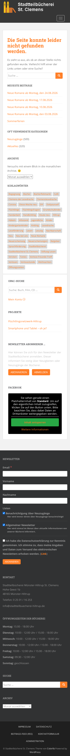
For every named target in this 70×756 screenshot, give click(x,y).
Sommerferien (16, 121)
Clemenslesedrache (47, 199)
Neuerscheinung (17, 241)
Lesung (39, 230)
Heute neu (44, 214)
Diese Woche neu (28, 204)
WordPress (35, 752)
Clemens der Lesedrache (21, 199)
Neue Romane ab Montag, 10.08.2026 (29, 107)
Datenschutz (44, 726)
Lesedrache (48, 225)
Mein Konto (15, 299)
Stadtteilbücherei (37, 246)
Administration (35, 741)
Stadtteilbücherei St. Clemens (23, 251)
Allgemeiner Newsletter (36, 528)
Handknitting (29, 214)
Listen (6, 508)
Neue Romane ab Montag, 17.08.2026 (29, 100)
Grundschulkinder (52, 209)
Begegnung (14, 193)
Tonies (23, 256)
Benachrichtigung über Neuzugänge (34, 515)
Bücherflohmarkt (42, 193)
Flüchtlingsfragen (31, 209)
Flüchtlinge (14, 209)
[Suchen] (59, 76)
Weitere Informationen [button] (35, 429)
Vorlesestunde (28, 262)
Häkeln (12, 220)
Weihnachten (44, 262)
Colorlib (51, 748)
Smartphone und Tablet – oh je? (27, 328)
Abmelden (41, 372)
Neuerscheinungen (37, 241)
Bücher (27, 193)
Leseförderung (16, 230)
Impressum (24, 726)
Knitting (35, 225)
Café (56, 193)
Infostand (23, 220)
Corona (12, 204)
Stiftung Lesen (48, 251)
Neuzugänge (15, 139)
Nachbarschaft (53, 230)
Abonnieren (19, 372)
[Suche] (58, 290)
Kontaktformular (48, 733)
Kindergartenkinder (18, 225)
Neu (11, 235)
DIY (41, 204)
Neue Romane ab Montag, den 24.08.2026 (32, 93)
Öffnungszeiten (16, 267)
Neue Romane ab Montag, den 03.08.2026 (32, 114)
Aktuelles (12, 146)
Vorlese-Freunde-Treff (41, 256)
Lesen (29, 230)
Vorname (8, 481)
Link (43, 553)
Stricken (13, 256)
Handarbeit (14, 214)
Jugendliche (37, 220)
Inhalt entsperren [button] (35, 422)
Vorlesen (13, 262)
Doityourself (52, 204)
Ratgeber (55, 241)
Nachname (9, 494)
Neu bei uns (22, 235)
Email (7, 467)
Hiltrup (56, 214)
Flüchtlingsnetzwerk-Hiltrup (25, 321)
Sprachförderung (17, 246)
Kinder (49, 220)
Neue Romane (38, 235)
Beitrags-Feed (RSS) (22, 733)
